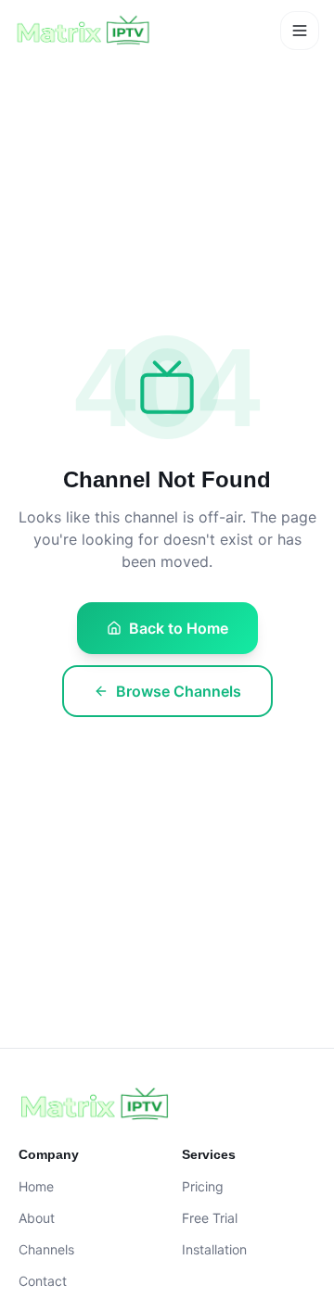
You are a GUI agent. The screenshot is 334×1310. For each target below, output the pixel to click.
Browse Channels (178, 691)
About (37, 1218)
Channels (46, 1249)
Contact (43, 1281)
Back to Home (178, 628)
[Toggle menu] (299, 30)
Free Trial (210, 1218)
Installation (214, 1249)
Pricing (203, 1186)
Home (36, 1186)
